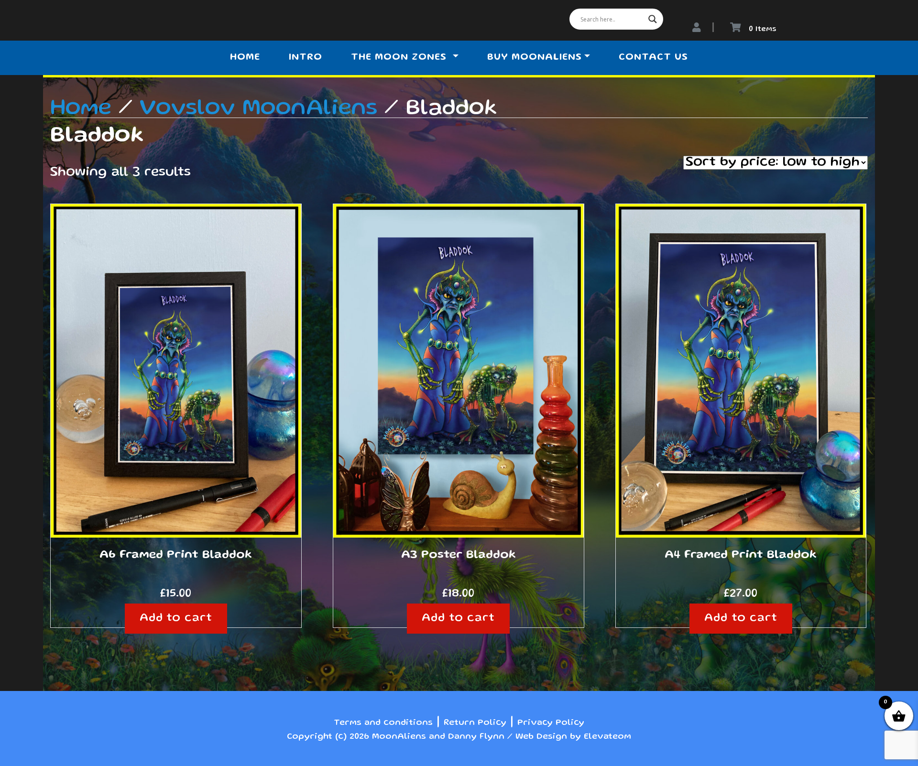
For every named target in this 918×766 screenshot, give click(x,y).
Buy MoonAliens (534, 58)
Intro (305, 58)
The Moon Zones (400, 58)
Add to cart (176, 619)
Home (245, 58)
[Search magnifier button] (652, 19)
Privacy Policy (550, 723)
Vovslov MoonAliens (258, 109)
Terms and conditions (383, 723)
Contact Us (653, 58)
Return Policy (475, 723)
